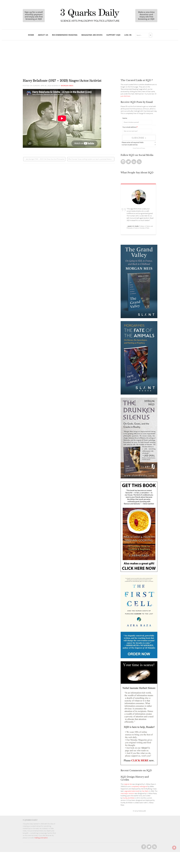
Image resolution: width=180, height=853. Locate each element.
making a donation (41, 838)
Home (31, 35)
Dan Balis (145, 791)
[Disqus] (69, 194)
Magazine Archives (91, 35)
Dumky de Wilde (128, 798)
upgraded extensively (131, 791)
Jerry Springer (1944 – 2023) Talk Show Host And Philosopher (45, 159)
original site (128, 784)
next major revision (127, 793)
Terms (138, 148)
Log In (128, 35)
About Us (43, 35)
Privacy (143, 148)
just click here (125, 96)
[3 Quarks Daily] (90, 22)
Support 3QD (113, 35)
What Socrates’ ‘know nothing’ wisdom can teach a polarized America (90, 159)
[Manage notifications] (174, 848)
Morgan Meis (67, 86)
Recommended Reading (65, 35)
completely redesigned (139, 786)
